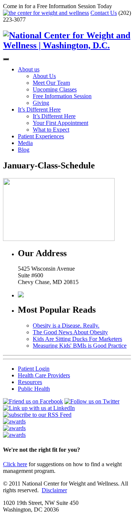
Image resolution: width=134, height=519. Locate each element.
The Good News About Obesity (70, 332)
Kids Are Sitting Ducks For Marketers (77, 339)
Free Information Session (62, 96)
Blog (23, 149)
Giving (41, 103)
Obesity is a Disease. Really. (66, 325)
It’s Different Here (39, 109)
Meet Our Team (51, 83)
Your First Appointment (60, 123)
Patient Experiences (41, 136)
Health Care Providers (44, 375)
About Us (44, 76)
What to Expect (51, 129)
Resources (30, 382)
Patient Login (34, 368)
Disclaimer (54, 490)
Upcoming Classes (55, 89)
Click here (15, 464)
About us (28, 69)
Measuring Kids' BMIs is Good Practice (80, 345)
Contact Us (103, 13)
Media (25, 143)
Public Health (34, 389)
